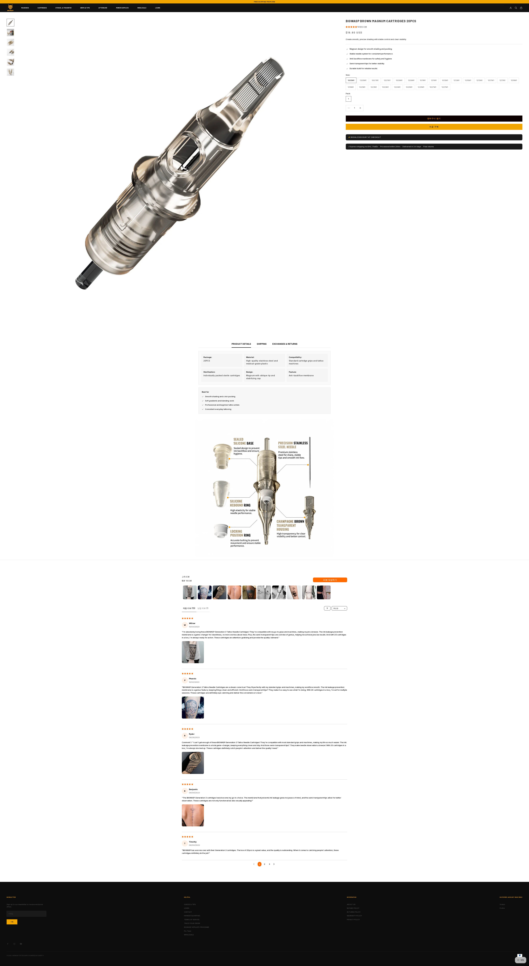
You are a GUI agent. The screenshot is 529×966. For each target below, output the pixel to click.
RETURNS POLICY (354, 912)
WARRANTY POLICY (354, 916)
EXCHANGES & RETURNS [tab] (284, 344)
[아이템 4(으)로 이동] (10, 52)
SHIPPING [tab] (262, 344)
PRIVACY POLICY (353, 920)
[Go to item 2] (205, 592)
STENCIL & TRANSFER (63, 8)
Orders (502, 904)
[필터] (327, 608)
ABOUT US (351, 904)
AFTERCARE (102, 8)
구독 (12, 922)
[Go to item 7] (279, 592)
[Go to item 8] (294, 592)
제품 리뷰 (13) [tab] (189, 608)
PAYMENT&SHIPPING (192, 916)
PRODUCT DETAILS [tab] (241, 344)
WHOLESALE (141, 8)
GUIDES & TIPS (190, 904)
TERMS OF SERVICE (192, 920)
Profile (502, 908)
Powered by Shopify (36, 955)
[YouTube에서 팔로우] (21, 944)
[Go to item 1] (190, 592)
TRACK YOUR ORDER (192, 923)
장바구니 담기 (434, 118)
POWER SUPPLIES (122, 8)
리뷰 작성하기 (330, 579)
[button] (351, 27)
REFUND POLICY (353, 908)
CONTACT (188, 912)
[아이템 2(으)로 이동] (10, 32)
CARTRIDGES (42, 8)
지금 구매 (434, 127)
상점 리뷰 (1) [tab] (202, 608)
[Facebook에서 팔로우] (8, 944)
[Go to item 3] (219, 592)
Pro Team (187, 931)
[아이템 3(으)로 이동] (10, 42)
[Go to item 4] (234, 592)
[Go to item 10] (324, 592)
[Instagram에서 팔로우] (14, 944)
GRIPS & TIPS (85, 8)
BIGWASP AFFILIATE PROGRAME (196, 927)
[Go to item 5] (249, 592)
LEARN (157, 8)
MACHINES (25, 8)
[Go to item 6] (264, 592)
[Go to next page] (274, 864)
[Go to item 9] (309, 592)
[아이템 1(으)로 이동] (10, 22)
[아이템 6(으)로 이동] (10, 72)
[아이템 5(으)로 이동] (10, 62)
